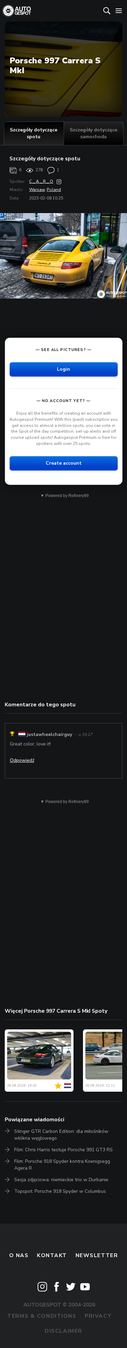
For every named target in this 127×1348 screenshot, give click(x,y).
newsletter (97, 1255)
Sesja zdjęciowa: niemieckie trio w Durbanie (61, 1179)
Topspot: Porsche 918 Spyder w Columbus (60, 1191)
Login (63, 369)
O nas (19, 1255)
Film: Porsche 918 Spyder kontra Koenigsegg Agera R (62, 1164)
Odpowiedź (22, 760)
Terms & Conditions (41, 1316)
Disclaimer (63, 1331)
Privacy (98, 1316)
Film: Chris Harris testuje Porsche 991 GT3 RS (63, 1149)
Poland (54, 189)
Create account (64, 463)
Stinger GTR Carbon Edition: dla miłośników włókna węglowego (61, 1134)
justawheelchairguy (49, 735)
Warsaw (37, 189)
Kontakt (52, 1255)
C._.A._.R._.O (41, 181)
